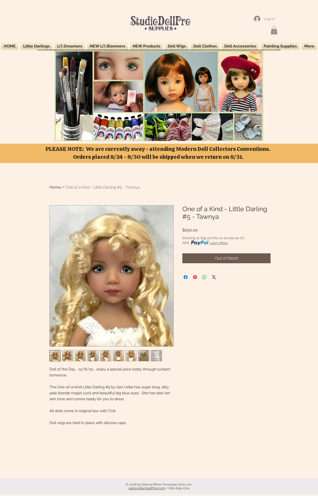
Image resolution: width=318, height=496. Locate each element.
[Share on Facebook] (186, 277)
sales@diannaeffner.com (146, 488)
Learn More (218, 243)
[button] (274, 30)
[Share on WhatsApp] (204, 277)
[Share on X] (214, 277)
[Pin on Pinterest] (195, 277)
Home (55, 187)
